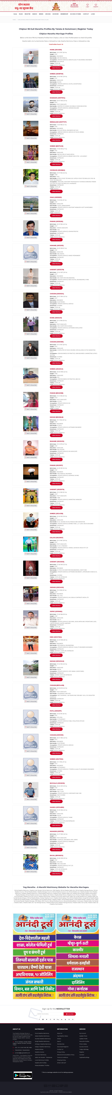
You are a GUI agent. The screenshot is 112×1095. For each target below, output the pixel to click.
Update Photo (83, 1036)
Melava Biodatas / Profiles (42, 1065)
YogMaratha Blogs (84, 1057)
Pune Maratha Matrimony (42, 1033)
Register (81, 1052)
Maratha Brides (39, 1049)
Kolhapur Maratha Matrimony (43, 1044)
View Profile (56, 68)
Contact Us (60, 1049)
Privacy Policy (61, 1052)
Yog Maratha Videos (62, 1036)
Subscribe (70, 1014)
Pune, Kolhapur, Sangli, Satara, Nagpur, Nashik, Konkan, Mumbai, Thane (22, 1043)
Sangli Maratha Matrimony (42, 1041)
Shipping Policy (61, 1060)
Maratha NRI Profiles (40, 1062)
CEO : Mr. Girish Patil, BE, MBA (23, 1047)
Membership (60, 1044)
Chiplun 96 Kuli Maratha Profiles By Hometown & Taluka (33, 19)
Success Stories (83, 1046)
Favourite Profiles (84, 1041)
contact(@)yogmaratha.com (22, 1053)
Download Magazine (62, 1046)
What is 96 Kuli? (61, 1062)
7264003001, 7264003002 (22, 1050)
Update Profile (83, 1038)
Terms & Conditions (62, 1057)
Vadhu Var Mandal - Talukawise (43, 1057)
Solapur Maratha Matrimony (42, 1046)
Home (14, 19)
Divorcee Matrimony (40, 1054)
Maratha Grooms (39, 1052)
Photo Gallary (83, 1044)
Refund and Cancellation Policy (65, 1054)
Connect (81, 1054)
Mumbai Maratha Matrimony (43, 1038)
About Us (59, 1033)
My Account (82, 1033)
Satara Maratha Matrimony (42, 1036)
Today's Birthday (84, 1049)
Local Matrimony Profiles (42, 1060)
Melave (59, 1038)
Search (59, 1041)
